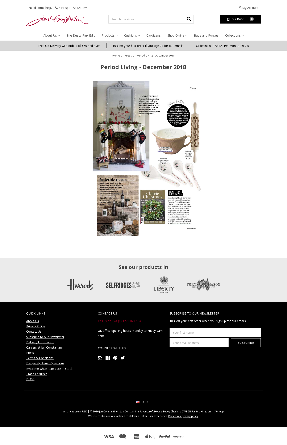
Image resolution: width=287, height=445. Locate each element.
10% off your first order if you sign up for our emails (148, 46)
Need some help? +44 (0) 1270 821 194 (58, 8)
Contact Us (33, 331)
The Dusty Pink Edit (80, 35)
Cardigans (153, 35)
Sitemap (219, 411)
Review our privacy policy (183, 416)
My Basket (242, 19)
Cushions (130, 35)
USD (145, 402)
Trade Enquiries (36, 374)
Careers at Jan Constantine (44, 347)
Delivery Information (40, 342)
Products (108, 35)
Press (128, 55)
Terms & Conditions (40, 358)
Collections (233, 35)
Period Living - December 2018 (156, 55)
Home (116, 55)
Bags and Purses (206, 35)
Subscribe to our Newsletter (45, 337)
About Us (50, 35)
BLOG (30, 379)
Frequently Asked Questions (45, 363)
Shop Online (175, 35)
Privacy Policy (35, 326)
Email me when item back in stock (49, 369)
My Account (249, 8)
